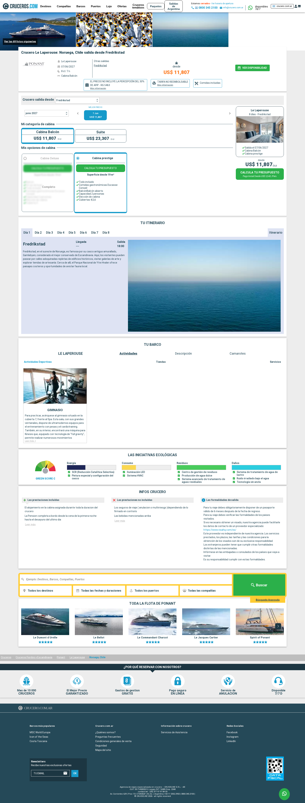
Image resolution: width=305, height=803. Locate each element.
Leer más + (30, 441)
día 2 (38, 232)
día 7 (94, 232)
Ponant (61, 657)
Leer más (30, 524)
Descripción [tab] (183, 353)
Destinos (45, 6)
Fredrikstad (63, 100)
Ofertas (122, 6)
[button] (261, 7)
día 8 (106, 232)
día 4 (60, 232)
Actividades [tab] (128, 353)
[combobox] (127, 579)
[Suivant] (278, 626)
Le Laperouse (77, 657)
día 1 (26, 232)
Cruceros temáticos (138, 6)
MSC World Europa (40, 732)
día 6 (83, 232)
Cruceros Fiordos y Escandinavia (34, 657)
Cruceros (6, 657)
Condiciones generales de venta (113, 741)
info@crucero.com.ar (233, 7)
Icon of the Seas (39, 736)
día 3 (49, 232)
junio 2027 (31, 113)
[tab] (115, 85)
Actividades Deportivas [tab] (38, 361)
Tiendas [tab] (161, 361)
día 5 (72, 232)
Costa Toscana (38, 741)
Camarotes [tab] (238, 353)
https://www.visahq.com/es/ (220, 529)
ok (75, 773)
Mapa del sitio (103, 750)
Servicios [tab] (275, 361)
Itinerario (275, 232)
